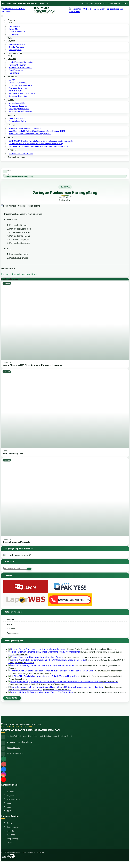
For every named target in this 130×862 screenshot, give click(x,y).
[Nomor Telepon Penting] (70, 605)
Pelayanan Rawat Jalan (18, 88)
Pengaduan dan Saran (18, 106)
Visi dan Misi (13, 29)
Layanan (10, 795)
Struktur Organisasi (17, 32)
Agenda (10, 619)
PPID (10, 56)
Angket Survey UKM (17, 103)
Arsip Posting (12, 838)
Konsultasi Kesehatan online (20, 85)
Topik (9, 842)
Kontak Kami (14, 34)
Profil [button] (10, 23)
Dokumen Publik (15, 53)
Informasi (11, 628)
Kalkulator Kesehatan (18, 83)
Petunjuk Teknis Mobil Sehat (20, 67)
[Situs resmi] (65, 759)
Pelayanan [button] (12, 76)
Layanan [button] (11, 41)
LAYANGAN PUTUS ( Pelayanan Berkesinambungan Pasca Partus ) (36, 143)
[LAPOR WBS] (25, 605)
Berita (9, 624)
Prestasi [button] (11, 125)
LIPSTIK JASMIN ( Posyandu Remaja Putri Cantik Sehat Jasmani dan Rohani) (39, 146)
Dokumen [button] (12, 58)
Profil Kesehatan (16, 70)
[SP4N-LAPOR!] (25, 592)
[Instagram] (65, 774)
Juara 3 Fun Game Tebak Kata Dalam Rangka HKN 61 (30, 133)
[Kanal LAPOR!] (65, 764)
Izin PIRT (12, 80)
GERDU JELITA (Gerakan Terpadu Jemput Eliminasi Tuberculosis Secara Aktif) (41, 141)
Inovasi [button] (11, 137)
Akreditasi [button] (12, 150)
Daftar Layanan (15, 49)
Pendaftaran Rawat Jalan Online (22, 93)
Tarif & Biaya (14, 73)
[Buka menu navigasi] (2, 16)
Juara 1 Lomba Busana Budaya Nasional (25, 128)
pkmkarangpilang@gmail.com (93, 3)
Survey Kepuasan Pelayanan (20, 111)
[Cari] (29, 569)
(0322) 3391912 (114, 3)
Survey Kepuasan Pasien (19, 108)
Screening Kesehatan (18, 96)
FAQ (9, 807)
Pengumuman (13, 633)
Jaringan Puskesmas (17, 118)
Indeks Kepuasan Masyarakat (21, 62)
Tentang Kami (14, 26)
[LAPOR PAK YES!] (70, 592)
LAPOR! (126, 3)
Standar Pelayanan (16, 47)
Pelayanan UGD (15, 91)
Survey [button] (11, 99)
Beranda (11, 20)
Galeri (10, 38)
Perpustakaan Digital (17, 121)
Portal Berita (11, 698)
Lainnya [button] (11, 115)
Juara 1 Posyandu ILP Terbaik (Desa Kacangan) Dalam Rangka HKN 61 (37, 131)
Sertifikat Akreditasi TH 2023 (21, 153)
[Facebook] (65, 769)
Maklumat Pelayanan (17, 44)
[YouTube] (65, 779)
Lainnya (6, 174)
